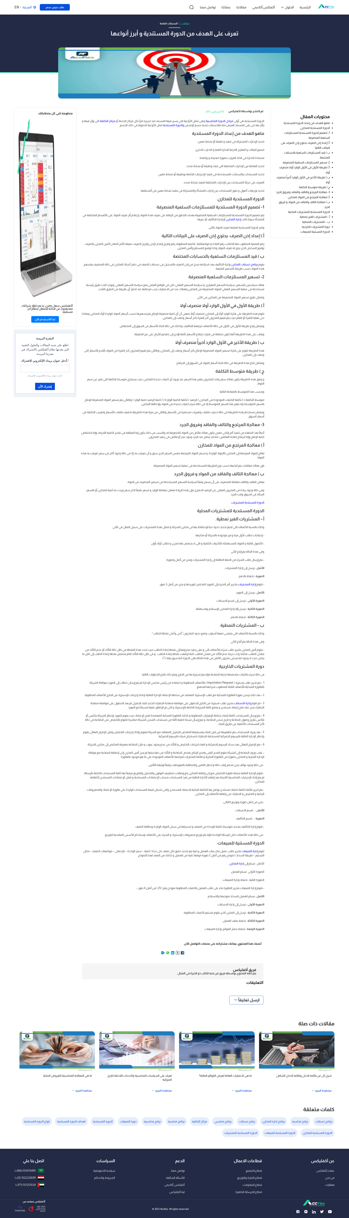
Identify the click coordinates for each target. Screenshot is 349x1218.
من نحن (329, 1177)
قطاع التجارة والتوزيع (249, 1177)
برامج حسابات (247, 1121)
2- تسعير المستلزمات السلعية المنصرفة (306, 162)
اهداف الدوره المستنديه (71, 1121)
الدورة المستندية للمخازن (315, 127)
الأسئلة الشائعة (175, 1177)
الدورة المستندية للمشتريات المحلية (308, 211)
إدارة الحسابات (242, 703)
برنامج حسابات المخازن (244, 264)
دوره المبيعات (128, 1121)
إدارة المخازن (233, 219)
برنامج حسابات (323, 1121)
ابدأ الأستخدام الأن (45, 319)
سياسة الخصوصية (104, 1170)
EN (17, 7)
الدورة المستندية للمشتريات (247, 502)
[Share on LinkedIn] (172, 954)
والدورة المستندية (173, 125)
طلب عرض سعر (55, 7)
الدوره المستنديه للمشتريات (240, 1132)
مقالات (184, 23)
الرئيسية (305, 7)
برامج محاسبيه (152, 1121)
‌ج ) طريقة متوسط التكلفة (314, 187)
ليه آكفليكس (177, 1191)
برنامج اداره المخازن (273, 1121)
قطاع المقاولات (252, 1184)
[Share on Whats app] (167, 954)
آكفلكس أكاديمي (263, 7)
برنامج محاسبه (176, 1121)
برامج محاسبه (300, 1121)
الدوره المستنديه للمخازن (317, 1132)
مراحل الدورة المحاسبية (219, 121)
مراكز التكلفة (107, 121)
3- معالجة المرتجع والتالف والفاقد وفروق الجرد (303, 192)
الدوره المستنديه (103, 1121)
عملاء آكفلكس (325, 1170)
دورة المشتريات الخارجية (315, 226)
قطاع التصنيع (254, 1170)
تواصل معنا (208, 7)
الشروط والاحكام (104, 1177)
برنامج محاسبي (223, 1121)
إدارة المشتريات (247, 584)
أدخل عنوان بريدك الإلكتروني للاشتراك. (44, 360)
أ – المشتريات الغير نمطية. (314, 216)
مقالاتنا (241, 7)
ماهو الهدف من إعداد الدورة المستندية (307, 123)
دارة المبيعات (249, 851)
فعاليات (329, 1184)
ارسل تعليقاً (249, 1000)
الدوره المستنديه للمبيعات (279, 1132)
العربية (27, 7)
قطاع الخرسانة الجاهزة (248, 1191)
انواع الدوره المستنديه (37, 1121)
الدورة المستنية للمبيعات (315, 231)
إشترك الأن (45, 386)
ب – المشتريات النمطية (316, 221)
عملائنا (226, 7)
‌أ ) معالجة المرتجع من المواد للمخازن (309, 197)
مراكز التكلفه (199, 1121)
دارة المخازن (236, 863)
